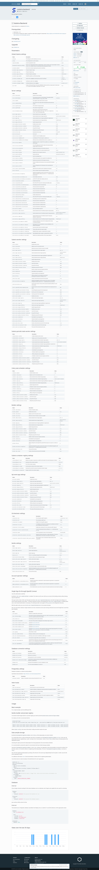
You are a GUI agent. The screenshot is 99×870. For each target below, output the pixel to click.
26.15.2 (75, 54)
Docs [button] (64, 4)
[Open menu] (86, 9)
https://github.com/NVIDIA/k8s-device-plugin (56, 33)
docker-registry (78, 107)
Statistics (15, 862)
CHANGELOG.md (16, 41)
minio (76, 110)
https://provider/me (35, 626)
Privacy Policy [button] (85, 868)
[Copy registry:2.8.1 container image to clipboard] (80, 91)
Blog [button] (14, 861)
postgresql (77, 105)
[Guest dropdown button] (85, 4)
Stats (69, 4)
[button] (79, 38)
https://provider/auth (35, 622)
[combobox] (30, 4)
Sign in (81, 4)
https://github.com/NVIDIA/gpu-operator (22, 35)
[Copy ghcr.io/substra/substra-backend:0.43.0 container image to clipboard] (85, 94)
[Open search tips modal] (39, 3)
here (24, 756)
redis (76, 100)
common (76, 102)
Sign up (74, 4)
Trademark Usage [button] (77, 868)
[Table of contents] (12, 23)
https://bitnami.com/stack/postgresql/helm (32, 673)
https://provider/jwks (35, 628)
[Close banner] (97, 0)
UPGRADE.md (16, 47)
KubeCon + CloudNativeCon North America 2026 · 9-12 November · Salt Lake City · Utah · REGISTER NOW (49, 0)
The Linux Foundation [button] (18, 868)
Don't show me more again (63, 864)
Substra (27, 26)
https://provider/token (36, 624)
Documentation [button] (16, 859)
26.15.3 (75, 53)
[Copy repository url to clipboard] (85, 101)
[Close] (68, 864)
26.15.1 (75, 56)
